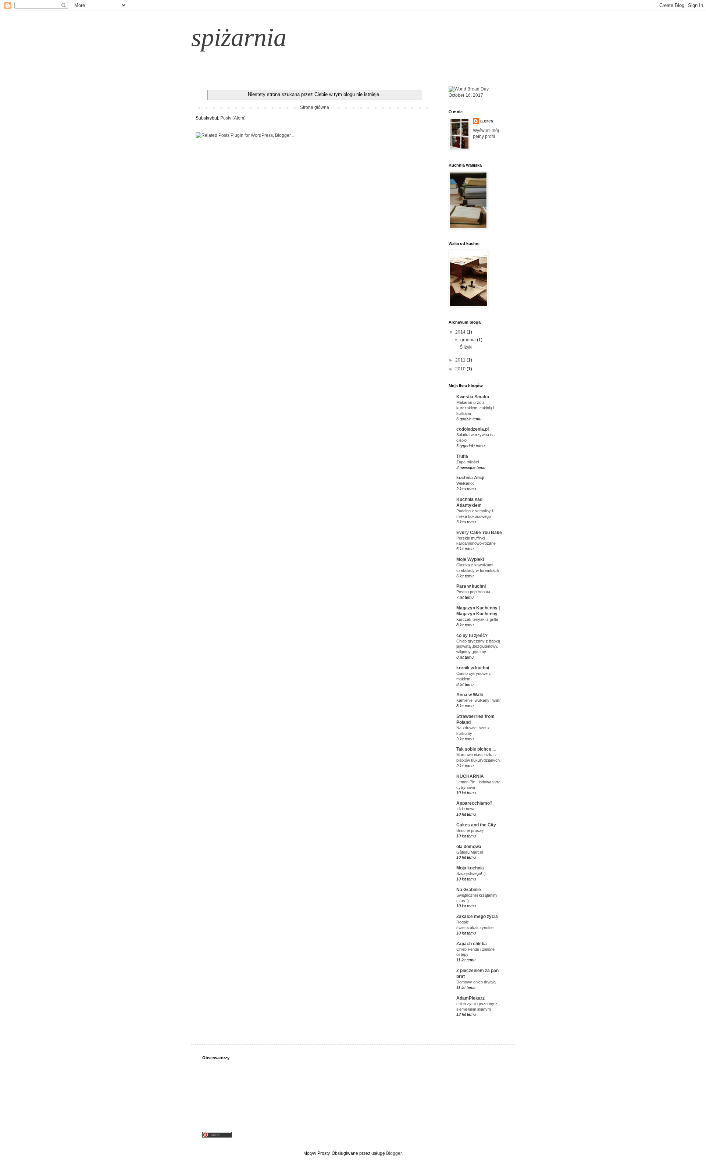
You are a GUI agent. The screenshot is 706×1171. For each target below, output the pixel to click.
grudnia (468, 339)
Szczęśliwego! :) (471, 873)
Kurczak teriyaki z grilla (477, 619)
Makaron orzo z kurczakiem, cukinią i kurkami (475, 408)
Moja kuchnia (470, 868)
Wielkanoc (465, 483)
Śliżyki (466, 347)
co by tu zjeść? (472, 635)
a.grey (486, 121)
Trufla (462, 456)
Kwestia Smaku (472, 396)
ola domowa (468, 846)
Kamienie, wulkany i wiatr (478, 700)
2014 (461, 332)
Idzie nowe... (467, 809)
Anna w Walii (469, 694)
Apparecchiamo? (474, 803)
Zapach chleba (471, 943)
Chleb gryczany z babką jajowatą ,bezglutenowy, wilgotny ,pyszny (478, 646)
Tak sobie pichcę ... (476, 749)
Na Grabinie (468, 889)
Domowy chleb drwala (476, 982)
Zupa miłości (467, 462)
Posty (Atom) (233, 118)
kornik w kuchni (472, 667)
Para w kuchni (471, 586)
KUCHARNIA (470, 776)
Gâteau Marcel (469, 852)
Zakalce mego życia (477, 916)
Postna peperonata (473, 592)
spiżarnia (238, 37)
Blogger (394, 1153)
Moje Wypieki (470, 559)
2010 (461, 368)
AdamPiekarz (470, 998)
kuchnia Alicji (470, 477)
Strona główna (314, 107)
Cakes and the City (476, 824)
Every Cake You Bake (479, 532)
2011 (461, 360)
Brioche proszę (470, 830)
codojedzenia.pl (472, 429)
